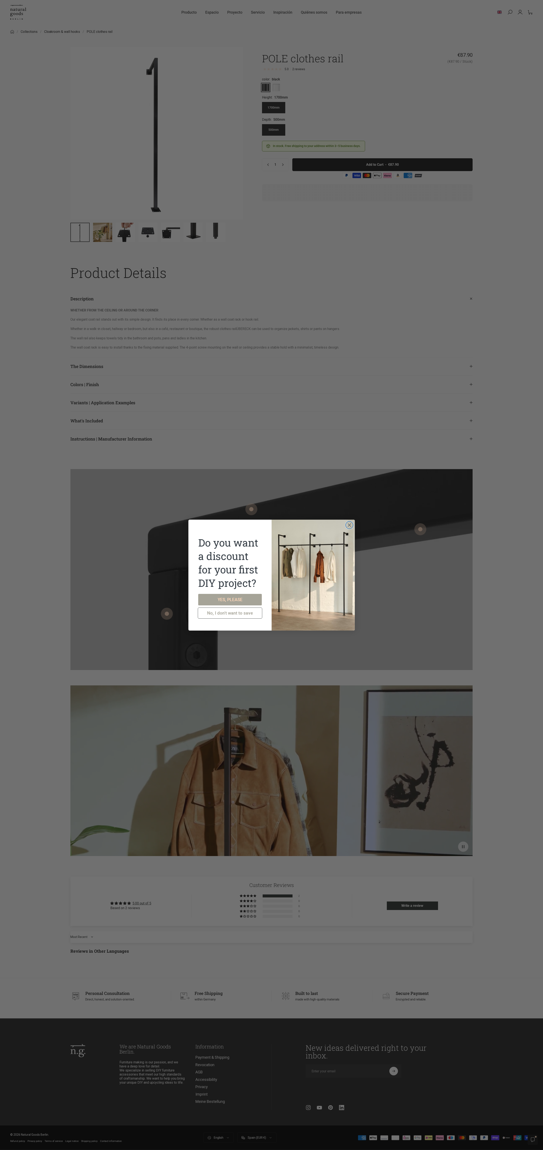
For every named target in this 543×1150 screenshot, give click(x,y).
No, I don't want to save (230, 613)
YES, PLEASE (230, 599)
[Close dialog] (349, 525)
